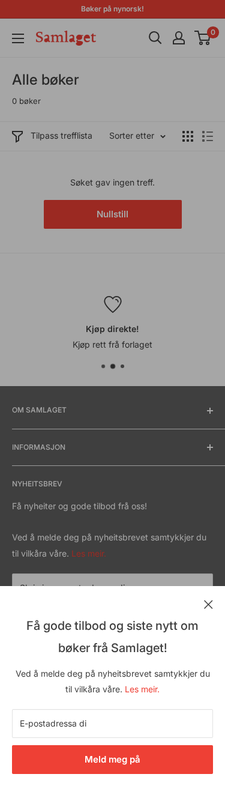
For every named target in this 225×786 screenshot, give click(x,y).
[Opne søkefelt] (155, 37)
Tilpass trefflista (61, 135)
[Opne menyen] (18, 38)
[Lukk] (208, 603)
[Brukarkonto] (179, 37)
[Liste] (207, 136)
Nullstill (112, 214)
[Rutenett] (187, 136)
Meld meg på (112, 759)
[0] (203, 38)
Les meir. (142, 689)
